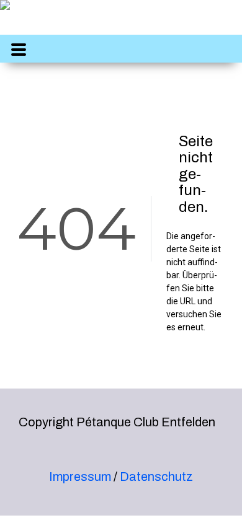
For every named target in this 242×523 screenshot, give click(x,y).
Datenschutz (156, 476)
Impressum (80, 476)
